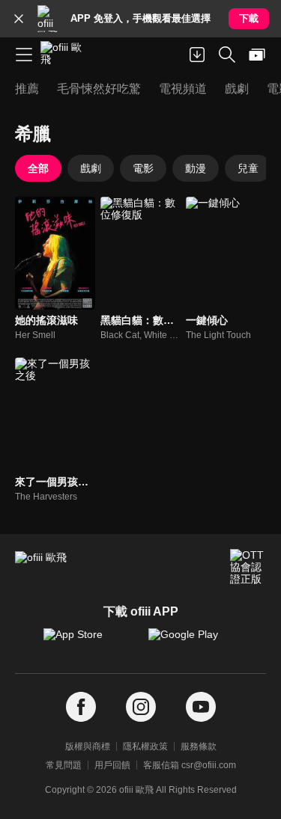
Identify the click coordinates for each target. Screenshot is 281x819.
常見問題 (64, 765)
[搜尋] (227, 55)
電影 (143, 168)
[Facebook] (81, 707)
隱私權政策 (145, 746)
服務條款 (199, 746)
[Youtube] (201, 707)
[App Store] (88, 641)
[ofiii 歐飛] (65, 54)
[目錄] (24, 55)
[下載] (197, 55)
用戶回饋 (112, 765)
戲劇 (90, 168)
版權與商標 (87, 746)
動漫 (195, 168)
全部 (38, 168)
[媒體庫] (257, 55)
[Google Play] (193, 641)
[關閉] (18, 18)
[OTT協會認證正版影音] (248, 567)
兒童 (248, 168)
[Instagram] (141, 707)
